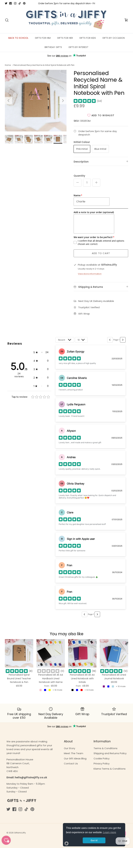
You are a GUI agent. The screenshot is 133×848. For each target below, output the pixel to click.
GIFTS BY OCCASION (113, 38)
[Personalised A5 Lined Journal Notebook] (114, 653)
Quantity (79, 175)
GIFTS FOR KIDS (87, 38)
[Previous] (8, 100)
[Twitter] (6, 3)
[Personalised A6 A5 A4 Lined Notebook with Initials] (82, 653)
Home (8, 65)
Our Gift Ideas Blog (75, 758)
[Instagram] (15, 3)
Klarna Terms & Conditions (110, 768)
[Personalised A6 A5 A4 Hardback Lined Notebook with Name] (50, 653)
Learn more (109, 832)
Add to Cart (101, 253)
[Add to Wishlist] (29, 643)
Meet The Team (73, 753)
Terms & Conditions (105, 748)
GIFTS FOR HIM (43, 38)
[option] (35, 100)
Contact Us (71, 763)
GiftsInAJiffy (20, 832)
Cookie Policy (101, 758)
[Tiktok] (19, 3)
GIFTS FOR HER (65, 38)
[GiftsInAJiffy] (66, 20)
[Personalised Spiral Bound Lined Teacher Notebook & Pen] (19, 653)
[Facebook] (10, 3)
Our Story (69, 748)
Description (81, 161)
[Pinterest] (24, 3)
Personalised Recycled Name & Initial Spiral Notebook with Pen (43, 65)
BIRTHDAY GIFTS (53, 47)
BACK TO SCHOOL (18, 38)
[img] (85, 101)
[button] (41, 352)
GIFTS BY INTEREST (78, 47)
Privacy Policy (101, 763)
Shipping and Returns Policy (110, 753)
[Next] (62, 100)
